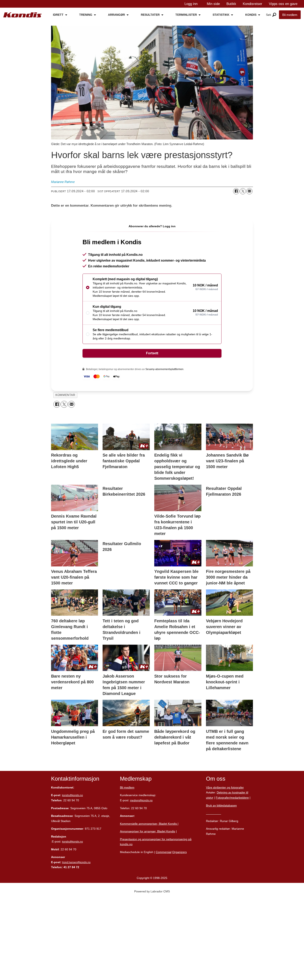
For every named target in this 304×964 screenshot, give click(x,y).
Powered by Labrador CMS (152, 891)
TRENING (85, 14)
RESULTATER (150, 14)
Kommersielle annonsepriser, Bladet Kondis (149, 823)
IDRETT (58, 14)
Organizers (179, 852)
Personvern (213, 813)
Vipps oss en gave (283, 4)
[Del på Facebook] (236, 191)
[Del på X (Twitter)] (243, 191)
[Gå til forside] (22, 14)
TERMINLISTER (186, 14)
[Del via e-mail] (249, 191)
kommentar (65, 395)
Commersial (163, 852)
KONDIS (250, 14)
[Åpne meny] (274, 15)
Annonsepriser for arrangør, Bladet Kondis (147, 831)
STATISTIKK (221, 14)
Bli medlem (289, 15)
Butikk (231, 4)
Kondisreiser (252, 4)
